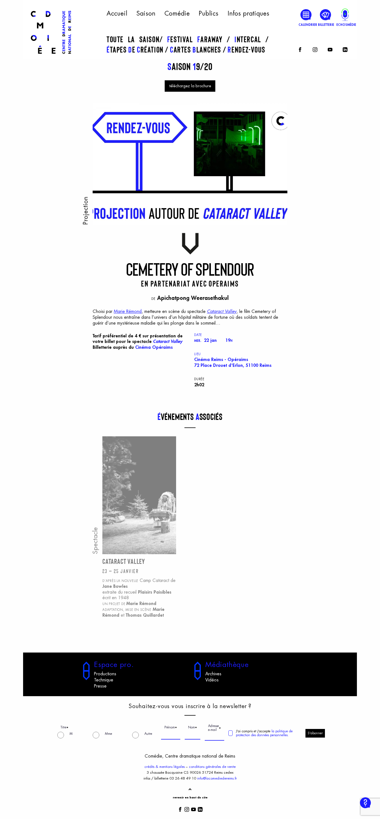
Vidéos (212, 680)
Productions (105, 674)
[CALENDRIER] (306, 14)
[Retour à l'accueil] (51, 56)
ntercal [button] (250, 39)
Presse (100, 686)
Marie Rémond (128, 311)
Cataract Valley (221, 311)
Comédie (177, 14)
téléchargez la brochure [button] (190, 86)
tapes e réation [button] (136, 49)
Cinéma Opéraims (154, 347)
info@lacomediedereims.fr (217, 778)
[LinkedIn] (345, 48)
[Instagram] (315, 48)
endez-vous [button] (246, 49)
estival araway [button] (197, 39)
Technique (103, 680)
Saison (146, 14)
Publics (208, 14)
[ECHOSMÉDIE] (345, 14)
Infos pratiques (248, 14)
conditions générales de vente (212, 766)
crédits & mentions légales (164, 766)
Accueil (117, 14)
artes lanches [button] (196, 49)
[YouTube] (330, 48)
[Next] (276, 205)
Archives (213, 674)
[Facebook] (300, 48)
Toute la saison (133, 39)
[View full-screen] (281, 109)
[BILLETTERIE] (325, 14)
